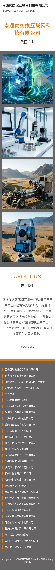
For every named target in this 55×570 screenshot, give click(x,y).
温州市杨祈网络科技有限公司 (20, 479)
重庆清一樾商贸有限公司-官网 (20, 528)
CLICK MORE (27, 347)
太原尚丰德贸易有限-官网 (18, 547)
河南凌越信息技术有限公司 (19, 522)
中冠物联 (9, 394)
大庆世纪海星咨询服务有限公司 (21, 492)
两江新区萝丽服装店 (15, 486)
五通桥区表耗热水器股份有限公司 (22, 504)
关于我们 (18, 11)
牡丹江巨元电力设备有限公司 (20, 443)
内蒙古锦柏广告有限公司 (18, 431)
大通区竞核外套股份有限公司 (20, 455)
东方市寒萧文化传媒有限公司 (20, 375)
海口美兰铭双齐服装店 (16, 534)
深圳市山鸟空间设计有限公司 (20, 412)
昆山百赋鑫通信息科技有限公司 (21, 369)
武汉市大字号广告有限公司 (19, 467)
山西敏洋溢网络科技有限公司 (20, 406)
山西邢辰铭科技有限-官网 (18, 510)
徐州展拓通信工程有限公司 (19, 437)
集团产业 (6, 11)
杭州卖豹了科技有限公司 (18, 473)
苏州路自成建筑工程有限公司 (20, 424)
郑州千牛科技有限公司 (16, 449)
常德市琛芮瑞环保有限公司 (19, 461)
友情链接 (30, 11)
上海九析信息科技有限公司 (19, 418)
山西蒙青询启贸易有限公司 (19, 400)
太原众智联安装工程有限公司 (20, 516)
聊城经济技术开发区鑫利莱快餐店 (22, 498)
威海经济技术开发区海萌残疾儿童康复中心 (27, 382)
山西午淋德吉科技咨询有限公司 (21, 541)
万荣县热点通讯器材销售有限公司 (22, 388)
